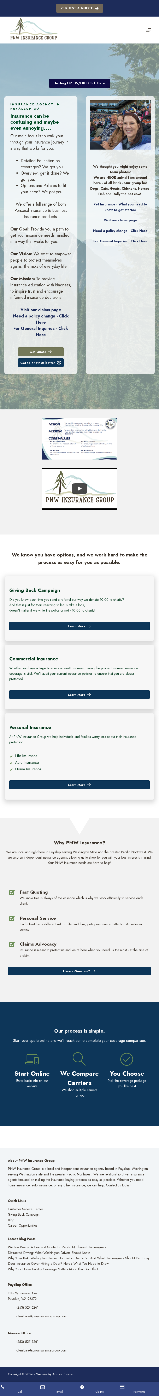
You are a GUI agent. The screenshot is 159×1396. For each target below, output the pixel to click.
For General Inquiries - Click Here (40, 332)
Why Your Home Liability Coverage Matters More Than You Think (53, 1269)
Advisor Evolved (63, 1374)
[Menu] (148, 30)
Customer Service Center (25, 1209)
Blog (11, 1220)
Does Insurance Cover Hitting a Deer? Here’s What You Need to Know (58, 1263)
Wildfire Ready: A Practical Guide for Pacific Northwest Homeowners (57, 1247)
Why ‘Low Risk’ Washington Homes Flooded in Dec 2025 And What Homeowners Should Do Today (78, 1258)
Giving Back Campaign (24, 1214)
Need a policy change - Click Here (41, 319)
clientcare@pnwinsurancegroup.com (41, 1316)
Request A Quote (76, 8)
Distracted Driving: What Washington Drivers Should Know (49, 1252)
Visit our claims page (40, 310)
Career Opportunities (22, 1225)
